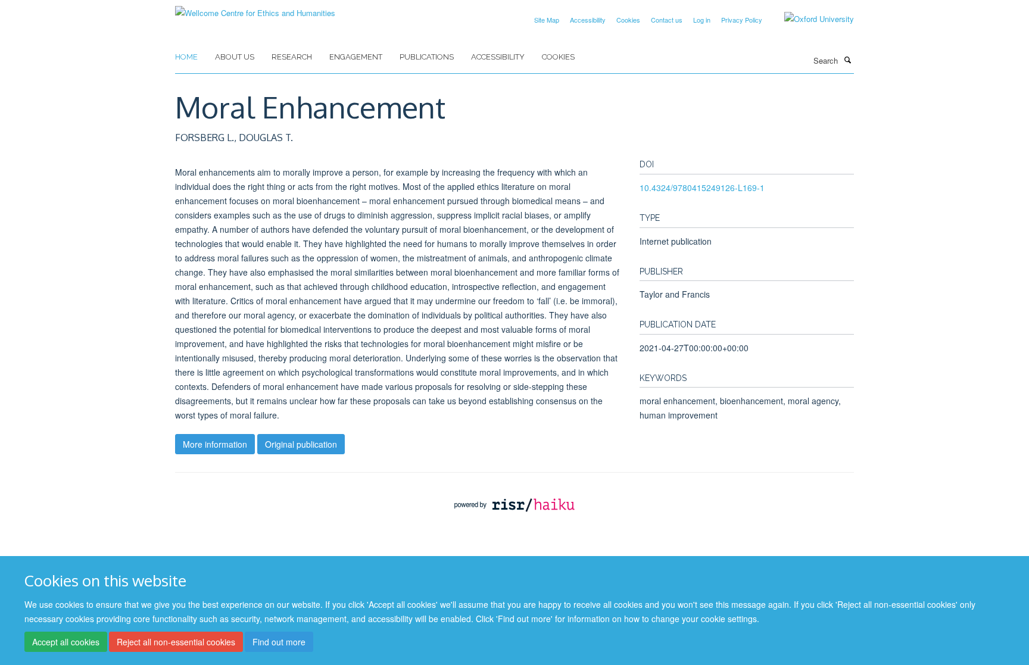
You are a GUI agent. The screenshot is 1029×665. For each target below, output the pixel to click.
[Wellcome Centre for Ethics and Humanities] (255, 8)
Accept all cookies (65, 642)
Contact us (666, 19)
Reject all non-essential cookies (176, 642)
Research (292, 56)
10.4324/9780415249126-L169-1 (702, 187)
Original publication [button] (301, 444)
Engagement (355, 56)
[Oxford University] (810, 19)
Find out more (278, 642)
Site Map (546, 19)
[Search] (847, 59)
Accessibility (588, 19)
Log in (701, 19)
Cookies (628, 19)
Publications (427, 56)
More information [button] (215, 444)
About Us (234, 56)
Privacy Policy (741, 19)
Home (186, 56)
